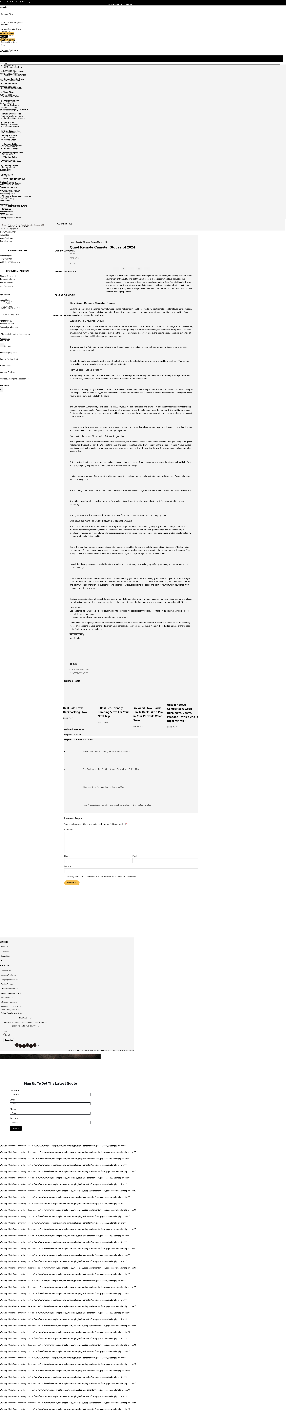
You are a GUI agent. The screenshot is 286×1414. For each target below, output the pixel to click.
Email (135, 856)
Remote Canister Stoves (99, 303)
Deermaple (122, 611)
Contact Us (6, 209)
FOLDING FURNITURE (17, 250)
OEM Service (7, 174)
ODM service (76, 607)
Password (14, 1118)
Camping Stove (8, 70)
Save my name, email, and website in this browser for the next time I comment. (102, 876)
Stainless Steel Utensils (14, 118)
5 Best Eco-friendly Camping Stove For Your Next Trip (113, 712)
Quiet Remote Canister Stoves (113, 521)
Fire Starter (8, 122)
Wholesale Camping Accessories (16, 196)
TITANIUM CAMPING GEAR (17, 271)
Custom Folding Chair (11, 178)
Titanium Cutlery (11, 157)
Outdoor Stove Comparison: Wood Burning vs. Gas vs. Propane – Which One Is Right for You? (182, 713)
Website (67, 866)
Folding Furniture (9, 135)
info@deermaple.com (27, 2)
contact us (123, 617)
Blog (12, 225)
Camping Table (10, 144)
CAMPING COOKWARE (17, 206)
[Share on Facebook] (116, 269)
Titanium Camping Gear (12, 152)
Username (14, 1090)
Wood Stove (8, 92)
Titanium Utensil (10, 165)
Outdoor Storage (11, 148)
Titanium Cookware (12, 161)
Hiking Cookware (11, 105)
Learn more (68, 717)
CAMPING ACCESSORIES (18, 226)
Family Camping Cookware (15, 109)
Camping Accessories (11, 113)
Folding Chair (9, 139)
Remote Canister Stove (13, 79)
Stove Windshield (11, 126)
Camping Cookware (10, 96)
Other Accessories (11, 131)
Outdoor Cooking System (14, 74)
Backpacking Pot (11, 100)
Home (4, 225)
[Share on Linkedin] (139, 269)
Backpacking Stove (12, 87)
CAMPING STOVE (64, 223)
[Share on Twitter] (124, 269)
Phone (13, 1109)
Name (67, 856)
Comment (69, 829)
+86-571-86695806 (126, 4)
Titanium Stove (10, 83)
